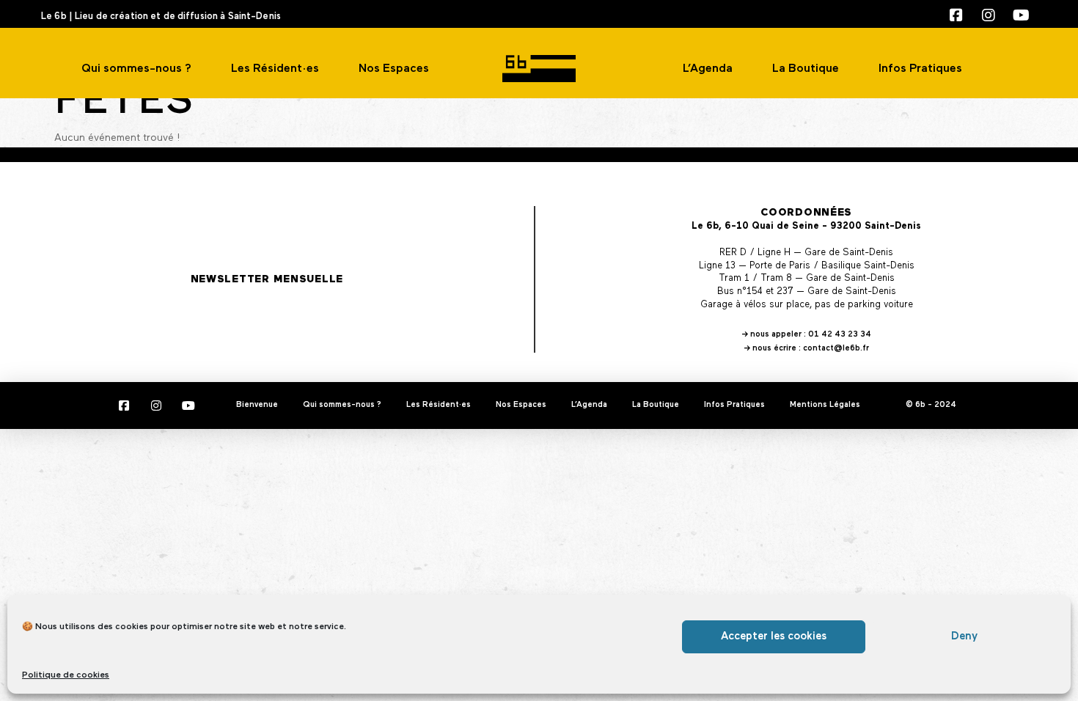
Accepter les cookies (773, 636)
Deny (964, 636)
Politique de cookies (65, 675)
